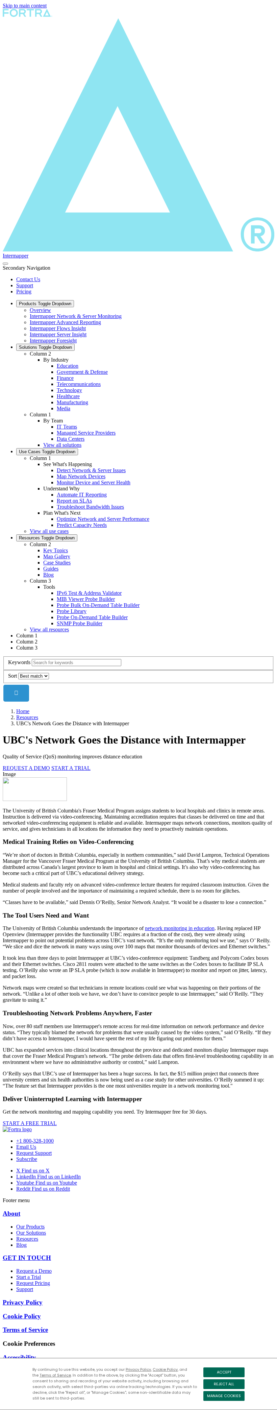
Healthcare (68, 396)
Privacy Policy (138, 1369)
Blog (48, 575)
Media (63, 408)
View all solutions (62, 445)
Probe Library (71, 611)
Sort (12, 676)
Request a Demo (34, 1271)
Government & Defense (82, 372)
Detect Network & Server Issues (91, 470)
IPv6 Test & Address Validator (89, 593)
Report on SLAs (74, 501)
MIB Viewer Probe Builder (86, 599)
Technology (69, 390)
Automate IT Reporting (82, 494)
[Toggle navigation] (5, 264)
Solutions (45, 347)
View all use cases (49, 531)
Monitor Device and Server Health (93, 482)
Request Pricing (33, 1283)
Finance (65, 378)
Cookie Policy (165, 1369)
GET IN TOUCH (27, 1257)
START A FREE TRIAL (30, 1123)
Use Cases (47, 451)
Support (24, 285)
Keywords (19, 662)
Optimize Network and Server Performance (103, 519)
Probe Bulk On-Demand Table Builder (98, 605)
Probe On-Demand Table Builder (92, 617)
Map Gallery (56, 556)
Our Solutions (31, 1233)
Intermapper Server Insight (58, 334)
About (11, 1213)
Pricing (23, 291)
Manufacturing (72, 402)
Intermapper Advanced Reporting (65, 322)
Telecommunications (79, 384)
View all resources (49, 629)
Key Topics (55, 550)
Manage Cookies (224, 1396)
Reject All (224, 1384)
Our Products (30, 1227)
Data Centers (70, 439)
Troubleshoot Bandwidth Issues (90, 507)
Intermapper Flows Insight (58, 328)
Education (67, 366)
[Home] (17, 1129)
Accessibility (19, 1357)
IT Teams (67, 427)
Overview (40, 310)
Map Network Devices (81, 476)
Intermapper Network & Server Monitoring (76, 316)
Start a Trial (28, 1277)
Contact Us (28, 279)
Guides (50, 569)
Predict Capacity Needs (82, 525)
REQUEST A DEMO (26, 768)
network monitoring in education (180, 928)
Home (22, 711)
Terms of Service (55, 1375)
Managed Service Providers (86, 433)
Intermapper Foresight (53, 340)
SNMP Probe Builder (79, 623)
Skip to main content (25, 5)
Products (45, 303)
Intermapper (15, 256)
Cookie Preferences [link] (29, 1343)
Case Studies (57, 562)
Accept (224, 1372)
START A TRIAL (71, 768)
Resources (47, 537)
